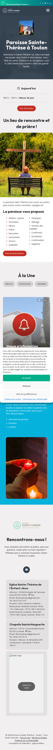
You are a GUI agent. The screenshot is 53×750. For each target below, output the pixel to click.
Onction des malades (36, 227)
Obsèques (36, 218)
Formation (14, 222)
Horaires (13, 423)
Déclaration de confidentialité (35, 399)
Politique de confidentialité (26, 740)
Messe (12, 225)
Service (12, 241)
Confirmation (38, 240)
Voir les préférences (26, 394)
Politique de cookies (12, 399)
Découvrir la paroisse (19, 419)
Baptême (36, 244)
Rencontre (14, 233)
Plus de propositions (14, 253)
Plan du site (25, 737)
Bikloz (41, 743)
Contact (12, 427)
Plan (32, 595)
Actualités (41, 283)
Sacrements (14, 237)
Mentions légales (39, 737)
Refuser (27, 385)
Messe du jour (26, 98)
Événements (25, 283)
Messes (9, 283)
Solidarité (13, 244)
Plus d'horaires (26, 108)
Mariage (35, 222)
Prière (11, 229)
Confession (37, 232)
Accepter (26, 377)
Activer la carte (27, 686)
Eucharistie (37, 236)
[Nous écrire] (26, 569)
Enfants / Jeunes (16, 218)
